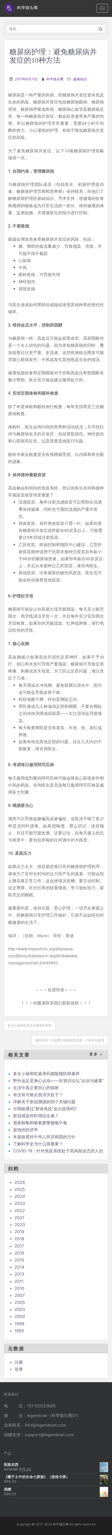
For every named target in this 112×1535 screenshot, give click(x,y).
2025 (20, 1189)
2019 (19, 1231)
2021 (19, 1217)
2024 (20, 1196)
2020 (20, 1224)
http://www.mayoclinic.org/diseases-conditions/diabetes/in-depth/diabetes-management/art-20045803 (43, 956)
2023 (20, 1203)
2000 (20, 1316)
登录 (19, 1369)
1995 (19, 1330)
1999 (19, 1323)
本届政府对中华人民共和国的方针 (44, 1136)
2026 (20, 1182)
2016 (19, 1253)
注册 (19, 1362)
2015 (19, 1260)
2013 (19, 1274)
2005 (20, 1302)
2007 (20, 1295)
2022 (20, 1210)
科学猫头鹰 (54, 79)
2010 (19, 1288)
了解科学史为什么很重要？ (38, 1143)
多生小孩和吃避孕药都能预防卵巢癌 (46, 1073)
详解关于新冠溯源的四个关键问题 (44, 1101)
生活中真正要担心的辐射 (36, 1087)
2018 (19, 1238)
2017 (19, 1246)
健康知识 (80, 79)
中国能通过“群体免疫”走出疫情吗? (45, 1108)
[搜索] (101, 28)
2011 (19, 1281)
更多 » (96, 1054)
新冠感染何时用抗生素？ (36, 1115)
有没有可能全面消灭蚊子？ (38, 1094)
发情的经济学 (25, 1129)
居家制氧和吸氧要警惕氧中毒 (40, 1122)
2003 (20, 1309)
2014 (19, 1267)
